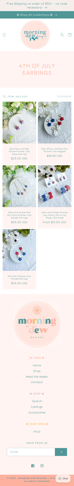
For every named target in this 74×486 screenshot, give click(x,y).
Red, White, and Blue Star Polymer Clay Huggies (54, 150)
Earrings (37, 407)
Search (37, 401)
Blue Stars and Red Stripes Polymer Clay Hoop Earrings (19, 151)
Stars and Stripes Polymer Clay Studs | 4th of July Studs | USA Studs (54, 215)
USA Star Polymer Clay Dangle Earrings (19, 277)
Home (37, 365)
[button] (4, 35)
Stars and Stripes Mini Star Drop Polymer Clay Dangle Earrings (19, 215)
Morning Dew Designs (32, 478)
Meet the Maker (37, 377)
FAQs (37, 432)
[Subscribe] (61, 452)
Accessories (37, 413)
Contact (37, 382)
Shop (37, 371)
